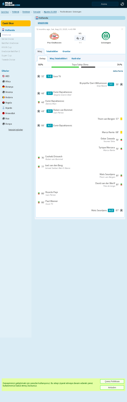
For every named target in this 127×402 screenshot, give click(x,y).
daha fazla (118, 71)
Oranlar (67, 51)
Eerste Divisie (8, 39)
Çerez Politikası (112, 381)
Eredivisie (43, 23)
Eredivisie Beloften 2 (11, 51)
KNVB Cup (7, 47)
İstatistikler (52, 51)
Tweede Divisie (8, 59)
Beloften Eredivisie (10, 43)
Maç (40, 51)
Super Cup (7, 55)
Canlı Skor (8, 23)
